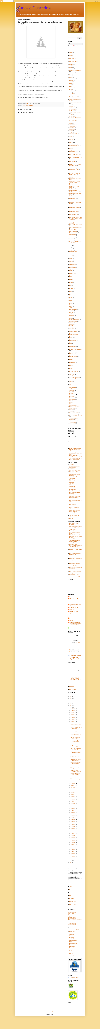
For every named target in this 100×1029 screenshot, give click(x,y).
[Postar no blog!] (35, 103)
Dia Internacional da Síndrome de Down (75, 171)
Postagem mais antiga (60, 146)
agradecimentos (72, 72)
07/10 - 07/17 (73, 808)
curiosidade (71, 139)
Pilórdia (71, 620)
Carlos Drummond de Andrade (74, 929)
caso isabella (71, 116)
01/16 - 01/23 (73, 853)
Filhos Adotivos (73, 613)
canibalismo (71, 106)
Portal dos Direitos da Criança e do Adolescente (75, 501)
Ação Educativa (72, 468)
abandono (71, 52)
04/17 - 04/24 (73, 830)
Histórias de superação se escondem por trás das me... (75, 771)
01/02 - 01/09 (73, 856)
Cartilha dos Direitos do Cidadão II (75, 526)
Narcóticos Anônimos (72, 923)
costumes (71, 130)
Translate (77, 45)
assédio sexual (71, 90)
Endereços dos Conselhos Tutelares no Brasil (75, 537)
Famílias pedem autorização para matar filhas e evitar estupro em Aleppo (75, 449)
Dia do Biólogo (72, 156)
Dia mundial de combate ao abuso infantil (75, 203)
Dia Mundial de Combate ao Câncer (75, 204)
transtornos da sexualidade (74, 406)
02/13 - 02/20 (73, 846)
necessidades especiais (73, 321)
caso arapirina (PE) (72, 109)
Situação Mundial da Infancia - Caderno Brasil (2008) (74, 511)
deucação (71, 150)
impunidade (71, 288)
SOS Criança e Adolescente (74, 515)
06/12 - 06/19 (73, 815)
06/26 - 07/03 (73, 812)
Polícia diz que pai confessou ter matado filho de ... (76, 728)
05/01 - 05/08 (73, 826)
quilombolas (71, 363)
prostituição (71, 359)
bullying (70, 98)
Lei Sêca (70, 303)
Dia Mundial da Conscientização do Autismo (75, 194)
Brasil (70, 95)
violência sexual (72, 423)
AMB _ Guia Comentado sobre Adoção (74, 533)
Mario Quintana (72, 947)
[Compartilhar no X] (36, 103)
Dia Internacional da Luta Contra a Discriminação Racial (75, 165)
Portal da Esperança (72, 689)
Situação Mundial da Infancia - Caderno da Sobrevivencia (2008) (75, 513)
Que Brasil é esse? (72, 362)
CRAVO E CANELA (74, 607)
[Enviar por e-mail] (34, 103)
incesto (70, 289)
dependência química (73, 144)
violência (70, 411)
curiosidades (71, 141)
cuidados (70, 136)
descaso (70, 148)
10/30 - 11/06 (73, 723)
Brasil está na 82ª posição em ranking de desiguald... (75, 757)
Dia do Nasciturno (72, 161)
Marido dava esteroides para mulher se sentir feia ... (75, 746)
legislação (71, 301)
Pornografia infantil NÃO (73, 348)
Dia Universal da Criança (73, 232)
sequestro (71, 382)
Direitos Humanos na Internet (74, 490)
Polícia (70, 343)
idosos (70, 286)
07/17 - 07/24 (73, 806)
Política (70, 345)
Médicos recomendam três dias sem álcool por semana (75, 768)
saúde (70, 372)
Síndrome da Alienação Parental (74, 547)
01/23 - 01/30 (73, 851)
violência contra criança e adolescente (75, 415)
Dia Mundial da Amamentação (74, 191)
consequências (71, 127)
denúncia (70, 142)
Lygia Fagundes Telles (73, 943)
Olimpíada (71, 325)
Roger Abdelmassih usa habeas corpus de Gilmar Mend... (75, 752)
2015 (71, 700)
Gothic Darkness (73, 616)
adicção (70, 65)
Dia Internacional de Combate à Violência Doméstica (74, 182)
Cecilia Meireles (72, 931)
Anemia (70, 888)
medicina (24, 105)
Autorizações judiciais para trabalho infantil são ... (75, 738)
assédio (70, 89)
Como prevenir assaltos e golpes (75, 576)
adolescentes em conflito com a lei (75, 70)
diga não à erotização (73, 487)
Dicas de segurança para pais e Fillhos (74, 565)
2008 (71, 862)
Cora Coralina (71, 934)
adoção (70, 67)
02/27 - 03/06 (73, 842)
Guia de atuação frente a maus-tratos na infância (75, 551)
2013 (71, 703)
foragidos (71, 272)
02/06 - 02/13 (73, 847)
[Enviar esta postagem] (31, 103)
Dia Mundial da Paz (72, 198)
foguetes (70, 270)
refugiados (71, 366)
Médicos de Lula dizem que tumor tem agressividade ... (75, 779)
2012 (71, 705)
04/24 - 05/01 (73, 828)
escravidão (71, 255)
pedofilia (70, 333)
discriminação (71, 238)
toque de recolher (72, 394)
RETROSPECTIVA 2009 (73, 371)
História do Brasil (72, 280)
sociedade (71, 388)
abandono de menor (72, 53)
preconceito (71, 353)
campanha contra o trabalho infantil (75, 102)
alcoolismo (71, 77)
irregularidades (72, 298)
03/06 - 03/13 (73, 840)
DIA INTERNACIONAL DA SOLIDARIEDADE (74, 174)
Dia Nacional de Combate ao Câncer (75, 224)
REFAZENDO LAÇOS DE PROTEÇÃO (74, 524)
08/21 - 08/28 (73, 797)
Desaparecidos (71, 686)
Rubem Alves (71, 953)
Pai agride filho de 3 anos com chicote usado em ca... (75, 760)
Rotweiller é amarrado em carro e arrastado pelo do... (76, 735)
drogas (70, 245)
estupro (70, 258)
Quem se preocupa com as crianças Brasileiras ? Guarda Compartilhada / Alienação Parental (75, 624)
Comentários (72, 651)
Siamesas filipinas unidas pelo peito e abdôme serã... (75, 763)
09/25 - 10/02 (73, 789)
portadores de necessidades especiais (75, 349)
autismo (70, 92)
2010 (71, 859)
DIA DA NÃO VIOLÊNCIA (74, 154)
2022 (71, 694)
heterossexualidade (72, 277)
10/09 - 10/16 (73, 785)
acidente (70, 62)
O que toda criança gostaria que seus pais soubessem (75, 568)
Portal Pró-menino (72, 504)
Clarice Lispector (72, 932)
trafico (70, 400)
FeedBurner (78, 642)
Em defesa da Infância (73, 251)
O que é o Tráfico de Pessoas (74, 538)
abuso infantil (71, 58)
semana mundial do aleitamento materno (74, 379)
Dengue (70, 895)
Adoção (71, 596)
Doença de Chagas (72, 904)
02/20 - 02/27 (73, 844)
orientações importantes (73, 331)
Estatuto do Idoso (72, 530)
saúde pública (71, 375)
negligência (71, 322)
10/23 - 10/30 (73, 782)
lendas (70, 304)
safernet (70, 508)
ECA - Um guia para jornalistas (74, 534)
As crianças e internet (73, 573)
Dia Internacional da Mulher (74, 169)
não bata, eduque (72, 494)
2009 (71, 860)
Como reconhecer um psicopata (74, 563)
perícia (70, 336)
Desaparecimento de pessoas (74, 574)
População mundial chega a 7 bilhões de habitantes (75, 774)
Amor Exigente (71, 913)
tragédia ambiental (72, 405)
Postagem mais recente (22, 146)
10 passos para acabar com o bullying (74, 556)
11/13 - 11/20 (73, 719)
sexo (70, 384)
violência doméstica (72, 422)
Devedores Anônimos (72, 917)
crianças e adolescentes (73, 133)
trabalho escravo (72, 397)
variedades (71, 409)
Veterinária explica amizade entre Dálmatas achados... (76, 743)
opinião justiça (71, 328)
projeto (70, 357)
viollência (71, 425)
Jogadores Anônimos (72, 918)
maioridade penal (72, 307)
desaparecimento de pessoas (74, 145)
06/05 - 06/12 (73, 817)
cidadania (71, 121)
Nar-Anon (70, 922)
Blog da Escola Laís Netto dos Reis (75, 599)
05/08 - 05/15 (73, 824)
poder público (71, 342)
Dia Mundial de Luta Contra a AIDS (75, 208)
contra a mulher (72, 129)
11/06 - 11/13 (73, 721)
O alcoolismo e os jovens (73, 570)
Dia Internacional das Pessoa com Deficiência (75, 176)
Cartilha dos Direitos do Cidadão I (75, 527)
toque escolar (71, 396)
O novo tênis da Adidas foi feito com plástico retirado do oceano (75, 459)
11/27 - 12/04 (73, 715)
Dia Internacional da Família (74, 163)
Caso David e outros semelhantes (75, 112)
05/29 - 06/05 (73, 819)
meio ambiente (71, 315)
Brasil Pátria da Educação (73, 96)
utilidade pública (72, 408)
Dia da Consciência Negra (73, 151)
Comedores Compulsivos (72, 914)
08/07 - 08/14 (73, 801)
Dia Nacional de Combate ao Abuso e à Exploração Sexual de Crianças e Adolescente (75, 218)
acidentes (71, 64)
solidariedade (71, 390)
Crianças (70, 132)
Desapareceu (71, 685)
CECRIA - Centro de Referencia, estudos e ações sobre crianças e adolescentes (75, 474)
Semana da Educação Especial (74, 377)
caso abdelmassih (72, 107)
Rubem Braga (71, 955)
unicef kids (71, 518)
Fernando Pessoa (72, 935)
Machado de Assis (72, 944)
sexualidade (71, 385)
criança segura (71, 482)
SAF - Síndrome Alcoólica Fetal (75, 890)
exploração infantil (72, 263)
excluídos (71, 261)
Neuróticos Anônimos (72, 924)
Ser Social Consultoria (74, 628)
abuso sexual (71, 59)
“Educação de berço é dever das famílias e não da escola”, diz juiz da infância (75, 453)
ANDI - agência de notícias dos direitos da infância (74, 467)
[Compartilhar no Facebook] (38, 103)
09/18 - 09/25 (73, 790)
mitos (70, 316)
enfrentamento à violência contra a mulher (75, 253)
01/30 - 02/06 (73, 849)
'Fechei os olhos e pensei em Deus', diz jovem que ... (75, 776)
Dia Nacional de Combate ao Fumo (75, 227)
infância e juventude (72, 295)
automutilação (71, 93)
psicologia (71, 360)
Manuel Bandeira (72, 946)
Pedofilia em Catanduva (73, 334)
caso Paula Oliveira (72, 120)
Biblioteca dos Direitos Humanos (75, 470)
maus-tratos (71, 312)
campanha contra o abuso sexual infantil (75, 100)
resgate (70, 369)
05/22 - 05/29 (73, 821)
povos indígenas (72, 352)
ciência (70, 123)
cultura (70, 138)
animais (70, 84)
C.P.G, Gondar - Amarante (75, 602)
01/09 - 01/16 (73, 855)
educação (71, 250)
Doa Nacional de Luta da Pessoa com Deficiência (75, 242)
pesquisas (71, 339)
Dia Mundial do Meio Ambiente (75, 212)
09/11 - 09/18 (73, 792)
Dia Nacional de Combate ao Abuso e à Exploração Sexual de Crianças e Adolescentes (75, 222)
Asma (70, 893)
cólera (70, 868)
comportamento (72, 124)
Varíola (70, 886)
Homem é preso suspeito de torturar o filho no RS (75, 740)
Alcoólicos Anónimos (72, 912)
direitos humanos (72, 235)
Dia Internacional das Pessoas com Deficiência (75, 179)
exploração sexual (72, 264)
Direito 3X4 (72, 609)
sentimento (71, 381)
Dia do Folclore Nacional (73, 160)
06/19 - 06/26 (73, 814)
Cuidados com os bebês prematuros (75, 549)
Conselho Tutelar (72, 126)
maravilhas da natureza (73, 309)
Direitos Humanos (72, 489)
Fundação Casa (72, 273)
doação (70, 244)
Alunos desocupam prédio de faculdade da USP (75, 749)
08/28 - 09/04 (73, 796)
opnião (70, 330)
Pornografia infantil (72, 346)
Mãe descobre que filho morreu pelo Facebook (75, 765)
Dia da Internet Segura (73, 153)
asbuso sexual (71, 87)
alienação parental (72, 78)
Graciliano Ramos (72, 938)
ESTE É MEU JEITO (74, 611)
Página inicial (41, 146)
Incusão (70, 292)
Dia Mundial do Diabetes (73, 211)
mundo (27, 105)
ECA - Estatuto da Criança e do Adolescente (74, 493)
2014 (71, 701)
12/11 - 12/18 (73, 712)
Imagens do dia (73, 730)
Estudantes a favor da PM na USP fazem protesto (75, 754)
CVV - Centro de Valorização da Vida (75, 484)
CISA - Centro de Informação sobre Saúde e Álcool (75, 480)
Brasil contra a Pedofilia (73, 471)
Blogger (52, 1011)
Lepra (70, 902)
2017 (71, 696)
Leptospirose (71, 898)
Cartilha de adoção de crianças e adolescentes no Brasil (74, 541)
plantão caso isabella (72, 340)
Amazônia (71, 81)
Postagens (72, 649)
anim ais (70, 83)
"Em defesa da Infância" (73, 50)
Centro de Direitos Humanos (74, 476)
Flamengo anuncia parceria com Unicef (75, 725)
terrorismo (71, 393)
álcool (70, 75)
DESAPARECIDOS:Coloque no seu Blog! (75, 678)
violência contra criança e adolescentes (73, 419)
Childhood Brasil (72, 478)
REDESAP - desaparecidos (74, 507)
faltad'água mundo (72, 267)
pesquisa (70, 337)
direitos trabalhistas (72, 237)
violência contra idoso (73, 420)
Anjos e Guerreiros (34, 7)
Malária (70, 896)
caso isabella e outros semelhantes (75, 117)
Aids (70, 74)
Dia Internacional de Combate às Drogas (75, 184)
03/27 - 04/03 (73, 835)
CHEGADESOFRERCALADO (75, 605)
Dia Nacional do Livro (73, 231)
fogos (70, 269)
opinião (70, 327)
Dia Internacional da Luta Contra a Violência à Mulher (75, 167)
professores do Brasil (73, 356)
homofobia (71, 282)
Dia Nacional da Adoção (73, 214)
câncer (70, 104)
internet (70, 297)
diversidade (71, 240)
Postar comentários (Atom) (25, 148)
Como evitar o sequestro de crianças (75, 558)
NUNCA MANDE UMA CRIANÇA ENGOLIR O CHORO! (75, 456)
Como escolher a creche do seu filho (75, 571)
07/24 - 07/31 (73, 805)
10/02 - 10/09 (73, 787)
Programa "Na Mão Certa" (74, 505)
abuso (70, 56)
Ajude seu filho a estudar (73, 542)
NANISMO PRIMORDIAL (74, 319)
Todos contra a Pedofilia (73, 516)
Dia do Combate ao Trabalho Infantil (75, 157)
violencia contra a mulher (73, 412)
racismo (70, 365)
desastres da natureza (73, 147)
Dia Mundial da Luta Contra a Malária (74, 196)
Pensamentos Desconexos (74, 618)
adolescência (71, 68)
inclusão (70, 291)
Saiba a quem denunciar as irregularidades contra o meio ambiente (74, 561)
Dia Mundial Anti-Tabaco (73, 188)
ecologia (70, 248)
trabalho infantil (72, 399)
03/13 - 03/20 (73, 838)
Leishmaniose (71, 899)
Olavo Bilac (71, 949)
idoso (70, 285)
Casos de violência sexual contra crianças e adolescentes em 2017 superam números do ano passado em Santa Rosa (75, 445)
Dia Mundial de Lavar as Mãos (74, 207)
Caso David (71, 110)
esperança (71, 257)
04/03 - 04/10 (73, 833)
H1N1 (70, 889)
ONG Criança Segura (73, 498)
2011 (71, 707)
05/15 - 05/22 (73, 822)
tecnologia (71, 391)
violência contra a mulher (73, 414)
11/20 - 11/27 (73, 717)
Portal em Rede (72, 502)
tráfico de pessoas (72, 403)
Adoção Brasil (71, 464)
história (70, 279)
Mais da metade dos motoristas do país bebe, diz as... (75, 732)
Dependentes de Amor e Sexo (73, 916)
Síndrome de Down (72, 387)
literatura (70, 306)
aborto (70, 55)
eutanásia (71, 260)
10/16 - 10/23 (73, 783)
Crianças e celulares (72, 529)
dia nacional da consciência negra (75, 215)
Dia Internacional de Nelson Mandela (74, 187)
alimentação (71, 80)
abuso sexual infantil (73, 61)
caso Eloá (71, 114)
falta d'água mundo (72, 266)
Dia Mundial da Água (73, 190)
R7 (18, 100)
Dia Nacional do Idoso (73, 229)
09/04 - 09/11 (73, 794)
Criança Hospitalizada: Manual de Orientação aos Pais (75, 554)
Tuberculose (71, 905)
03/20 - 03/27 (73, 837)
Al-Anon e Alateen (71, 911)
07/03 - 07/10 (73, 810)
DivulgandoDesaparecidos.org (75, 679)
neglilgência (71, 324)
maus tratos (71, 310)
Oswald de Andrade (72, 950)
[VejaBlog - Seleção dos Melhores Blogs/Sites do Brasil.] (75, 657)
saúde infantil (30, 105)
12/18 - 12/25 (73, 710)
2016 (71, 698)
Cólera (70, 885)
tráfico (70, 402)
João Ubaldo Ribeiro (73, 940)
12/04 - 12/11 (73, 714)
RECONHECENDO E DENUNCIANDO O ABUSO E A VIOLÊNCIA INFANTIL (75, 545)
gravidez (70, 275)
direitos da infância (72, 234)
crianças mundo (72, 135)
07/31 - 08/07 (73, 803)
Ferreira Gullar (72, 937)
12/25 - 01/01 (73, 708)
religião (70, 368)
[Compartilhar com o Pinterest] (39, 103)
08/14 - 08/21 (73, 799)
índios (70, 294)
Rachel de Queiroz (72, 952)
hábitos (70, 276)
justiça (70, 300)
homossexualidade (72, 283)
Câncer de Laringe (72, 901)
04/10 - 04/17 (73, 831)
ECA (70, 247)
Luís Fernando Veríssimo (73, 941)
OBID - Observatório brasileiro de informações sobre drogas (75, 497)
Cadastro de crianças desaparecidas (75, 687)
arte (70, 86)
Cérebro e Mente (72, 486)
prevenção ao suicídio (73, 355)
